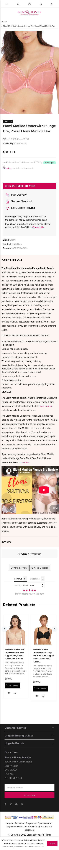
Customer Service (15, 728)
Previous (3, 72)
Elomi (12, 239)
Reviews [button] (18, 578)
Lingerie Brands (14, 743)
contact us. (25, 462)
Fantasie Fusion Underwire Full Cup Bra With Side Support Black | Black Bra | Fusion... (43, 655)
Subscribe (29, 795)
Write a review (20, 567)
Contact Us (38, 227)
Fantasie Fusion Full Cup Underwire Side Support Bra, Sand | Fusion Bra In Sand (15, 654)
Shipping (7, 168)
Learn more (38, 846)
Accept (52, 843)
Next (56, 72)
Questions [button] (35, 578)
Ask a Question (41, 567)
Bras (19, 244)
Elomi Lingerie (45, 406)
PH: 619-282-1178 (13, 778)
